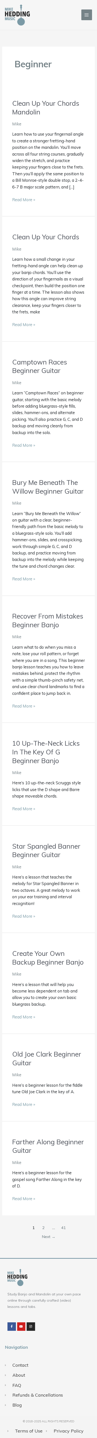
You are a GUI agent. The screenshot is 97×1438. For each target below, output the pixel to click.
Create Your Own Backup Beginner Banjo (48, 957)
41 (63, 1227)
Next (48, 1236)
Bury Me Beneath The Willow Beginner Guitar (48, 486)
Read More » (23, 199)
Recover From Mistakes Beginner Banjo (47, 620)
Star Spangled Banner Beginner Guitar (46, 850)
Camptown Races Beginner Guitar (39, 366)
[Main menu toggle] (86, 14)
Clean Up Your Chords (45, 237)
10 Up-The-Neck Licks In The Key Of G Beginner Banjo (46, 752)
